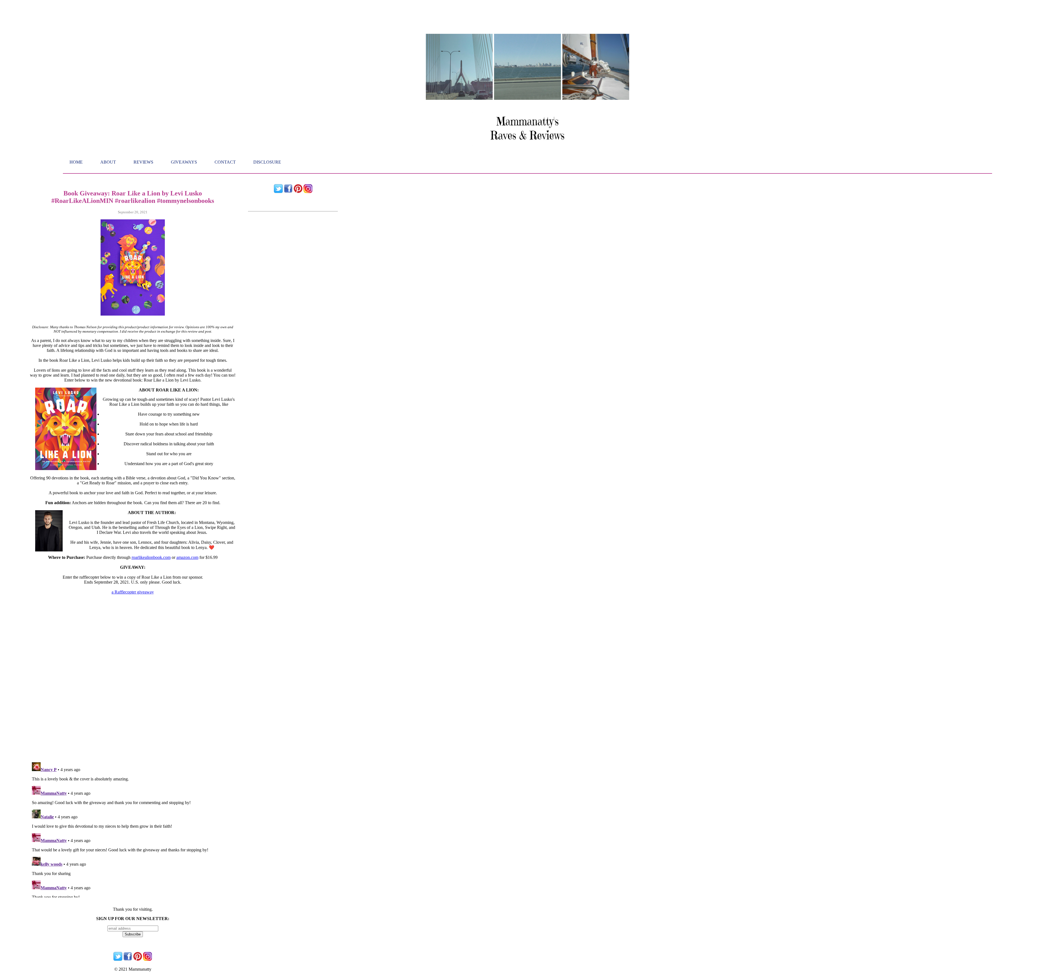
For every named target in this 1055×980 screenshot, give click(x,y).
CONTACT (225, 162)
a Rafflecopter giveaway (133, 592)
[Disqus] (133, 688)
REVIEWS (143, 162)
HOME (76, 162)
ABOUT (108, 162)
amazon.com (187, 557)
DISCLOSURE (267, 162)
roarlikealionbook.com (151, 557)
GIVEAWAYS (184, 162)
